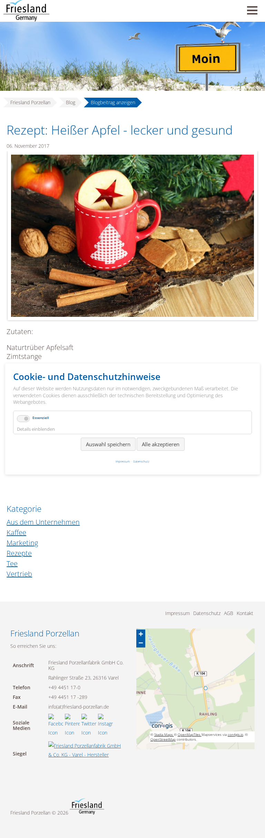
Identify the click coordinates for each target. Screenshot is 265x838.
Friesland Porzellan (30, 102)
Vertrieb (19, 573)
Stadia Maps (164, 734)
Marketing (22, 542)
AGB (228, 613)
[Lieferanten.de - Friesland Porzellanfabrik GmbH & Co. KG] (87, 754)
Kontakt (245, 613)
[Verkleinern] (140, 643)
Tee (12, 563)
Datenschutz (206, 613)
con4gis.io (235, 734)
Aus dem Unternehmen (43, 522)
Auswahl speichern (108, 444)
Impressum (177, 613)
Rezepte (19, 553)
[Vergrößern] (140, 634)
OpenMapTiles (190, 734)
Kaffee (16, 532)
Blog (70, 102)
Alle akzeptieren (160, 444)
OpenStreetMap (163, 739)
